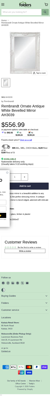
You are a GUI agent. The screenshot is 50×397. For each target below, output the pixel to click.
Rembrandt (9, 101)
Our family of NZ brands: (16, 381)
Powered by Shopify (25, 389)
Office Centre (20, 384)
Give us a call (26, 140)
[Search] (45, 12)
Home (4, 20)
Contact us (5, 351)
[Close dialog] (30, 172)
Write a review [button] (25, 251)
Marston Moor (34, 381)
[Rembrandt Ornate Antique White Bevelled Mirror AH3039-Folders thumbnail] (5, 82)
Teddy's (32, 384)
